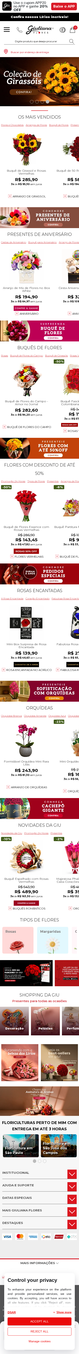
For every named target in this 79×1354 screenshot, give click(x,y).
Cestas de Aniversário (13, 242)
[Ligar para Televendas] (19, 30)
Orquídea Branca (11, 715)
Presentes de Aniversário (39, 234)
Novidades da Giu (39, 825)
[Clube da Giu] (39, 1115)
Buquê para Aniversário (42, 242)
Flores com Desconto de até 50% (39, 469)
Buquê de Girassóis (56, 355)
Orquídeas (39, 707)
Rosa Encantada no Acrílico (29, 670)
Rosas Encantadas (39, 590)
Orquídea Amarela (35, 715)
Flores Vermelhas (29, 556)
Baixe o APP (64, 6)
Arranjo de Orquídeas (29, 787)
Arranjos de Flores (36, 124)
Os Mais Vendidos (39, 117)
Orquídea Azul (57, 715)
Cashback (62, 30)
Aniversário (29, 313)
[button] (31, 101)
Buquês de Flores (39, 347)
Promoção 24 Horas (13, 481)
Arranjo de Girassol (29, 196)
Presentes (53, 481)
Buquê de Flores (58, 124)
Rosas (4, 355)
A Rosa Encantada (12, 598)
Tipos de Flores (36, 481)
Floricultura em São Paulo (19, 1150)
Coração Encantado (37, 598)
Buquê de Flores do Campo (26, 355)
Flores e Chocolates (12, 124)
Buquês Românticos (29, 908)
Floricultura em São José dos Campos (57, 1148)
